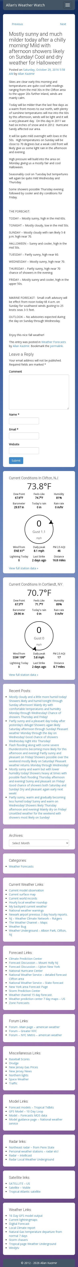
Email (13, 429)
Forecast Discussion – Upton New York (34, 967)
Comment (15, 371)
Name (14, 414)
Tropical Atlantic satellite (25, 1191)
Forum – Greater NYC (23, 1031)
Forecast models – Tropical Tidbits (31, 1107)
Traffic (13, 1083)
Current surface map (22, 894)
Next (63, 24)
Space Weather (19, 1079)
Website (14, 444)
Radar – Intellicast (20, 1155)
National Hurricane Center (26, 971)
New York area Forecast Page (28, 987)
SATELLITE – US (19, 1183)
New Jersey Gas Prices (23, 1067)
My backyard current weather (28, 906)
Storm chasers (18, 1240)
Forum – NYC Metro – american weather (35, 1035)
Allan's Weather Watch (25, 5)
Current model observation (26, 890)
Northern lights (18, 1075)
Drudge (14, 1063)
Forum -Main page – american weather (34, 1027)
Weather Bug (17, 926)
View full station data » (23, 568)
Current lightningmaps (23, 1220)
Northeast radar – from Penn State (31, 1147)
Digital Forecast (19, 1224)
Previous (17, 24)
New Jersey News (20, 1071)
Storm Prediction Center (24, 991)
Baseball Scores (19, 1059)
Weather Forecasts (53, 342)
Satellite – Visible (19, 1187)
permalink (56, 346)
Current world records (23, 898)
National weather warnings (26, 910)
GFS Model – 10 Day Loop (26, 1111)
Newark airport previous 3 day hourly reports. (38, 914)
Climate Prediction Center (25, 959)
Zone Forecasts (19, 1003)
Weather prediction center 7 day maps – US (37, 999)
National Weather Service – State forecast (36, 983)
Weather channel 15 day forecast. (30, 995)
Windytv (14, 1248)
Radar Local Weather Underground (31, 1159)
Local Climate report (22, 1228)
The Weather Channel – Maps (28, 922)
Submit (16, 460)
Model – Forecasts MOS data (28, 1115)
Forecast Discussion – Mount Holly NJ (33, 963)
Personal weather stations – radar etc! (33, 1151)
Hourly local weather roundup (28, 902)
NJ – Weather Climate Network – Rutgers (35, 918)
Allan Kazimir (26, 74)
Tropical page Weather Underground (32, 1244)
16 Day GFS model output (26, 1216)
